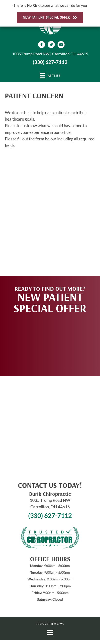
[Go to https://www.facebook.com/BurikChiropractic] (41, 45)
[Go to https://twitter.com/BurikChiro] (51, 45)
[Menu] (50, 632)
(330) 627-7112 (50, 62)
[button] (50, 342)
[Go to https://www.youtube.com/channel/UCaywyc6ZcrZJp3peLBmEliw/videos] (61, 45)
